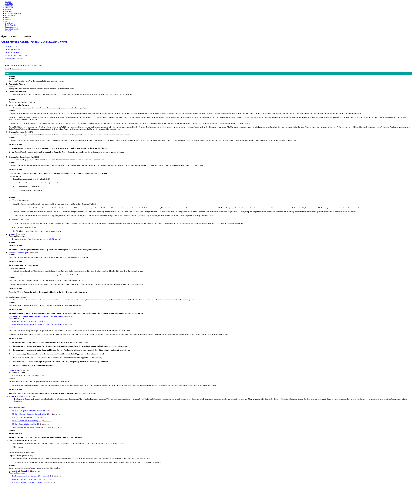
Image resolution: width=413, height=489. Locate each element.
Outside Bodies (19, 370)
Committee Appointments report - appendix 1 (32, 321)
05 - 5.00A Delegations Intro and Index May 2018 (34, 411)
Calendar (8, 2)
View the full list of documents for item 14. (48, 427)
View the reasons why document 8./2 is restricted (44, 239)
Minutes (17, 234)
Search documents (11, 27)
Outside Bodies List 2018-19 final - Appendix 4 (33, 483)
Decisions (8, 9)
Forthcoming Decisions (13, 13)
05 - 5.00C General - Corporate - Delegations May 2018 (36, 414)
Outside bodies (10, 23)
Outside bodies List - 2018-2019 (28, 375)
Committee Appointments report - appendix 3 (32, 479)
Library (7, 17)
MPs (6, 21)
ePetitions (8, 11)
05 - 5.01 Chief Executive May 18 (28, 417)
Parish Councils (10, 25)
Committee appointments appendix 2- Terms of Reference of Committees (42, 324)
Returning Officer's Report (23, 253)
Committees (9, 4)
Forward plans (10, 15)
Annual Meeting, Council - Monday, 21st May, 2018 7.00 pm (34, 41)
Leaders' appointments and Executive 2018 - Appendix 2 (36, 476)
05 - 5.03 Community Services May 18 (30, 424)
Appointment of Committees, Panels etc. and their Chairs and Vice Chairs (41, 316)
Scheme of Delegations (22, 396)
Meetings (8, 19)
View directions (36, 65)
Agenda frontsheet (16, 49)
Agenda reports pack (12, 52)
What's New (9, 31)
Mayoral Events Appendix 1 (24, 471)
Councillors (9, 8)
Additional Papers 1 (16, 55)
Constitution (9, 6)
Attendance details (11, 46)
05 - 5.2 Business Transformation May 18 (31, 421)
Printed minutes (15, 58)
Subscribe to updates (12, 29)
